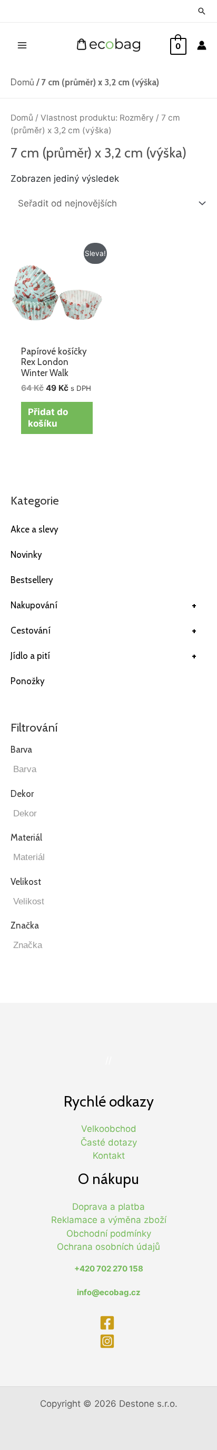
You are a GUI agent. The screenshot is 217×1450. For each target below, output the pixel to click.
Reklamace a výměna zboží (108, 1220)
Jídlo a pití (103, 655)
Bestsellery (32, 580)
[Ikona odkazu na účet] (201, 45)
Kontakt (109, 1155)
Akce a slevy (34, 529)
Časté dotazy (109, 1142)
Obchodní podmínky (108, 1233)
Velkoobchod (108, 1128)
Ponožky (28, 681)
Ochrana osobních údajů (108, 1246)
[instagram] (108, 1341)
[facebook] (108, 1322)
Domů (22, 82)
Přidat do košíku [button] (48, 418)
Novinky (26, 554)
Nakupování (103, 605)
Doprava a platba (108, 1206)
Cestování (103, 630)
